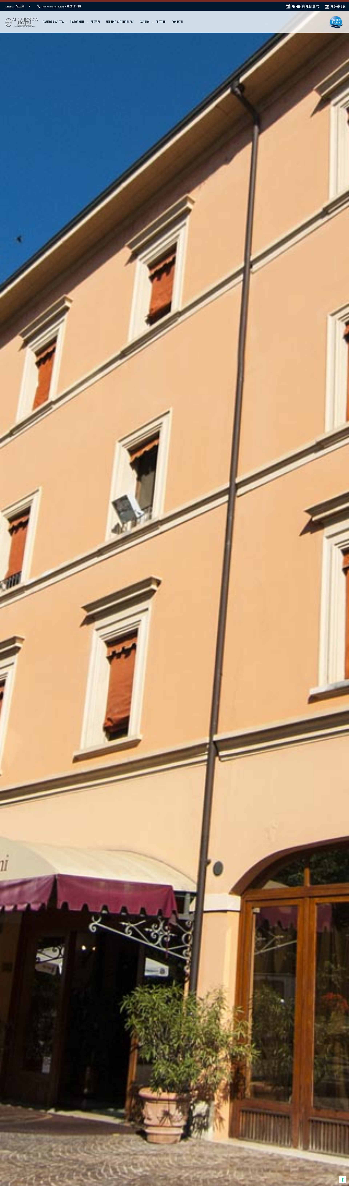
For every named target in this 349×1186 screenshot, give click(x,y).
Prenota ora (338, 6)
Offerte (160, 21)
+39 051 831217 (73, 6)
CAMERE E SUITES (53, 21)
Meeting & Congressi (119, 21)
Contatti (177, 21)
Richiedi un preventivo (305, 6)
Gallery (144, 21)
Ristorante (77, 21)
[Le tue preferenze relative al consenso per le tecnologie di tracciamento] (342, 1179)
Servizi (95, 21)
